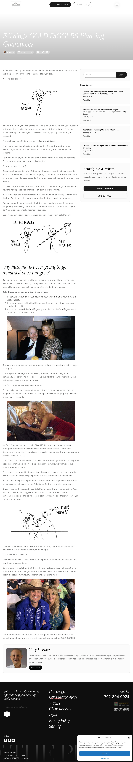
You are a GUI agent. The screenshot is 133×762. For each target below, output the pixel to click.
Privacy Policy (104, 758)
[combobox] (100, 75)
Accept (104, 753)
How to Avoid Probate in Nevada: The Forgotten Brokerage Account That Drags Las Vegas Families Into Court (104, 111)
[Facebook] (9, 740)
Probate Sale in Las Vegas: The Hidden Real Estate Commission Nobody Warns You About (103, 92)
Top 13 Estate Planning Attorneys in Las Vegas (101, 130)
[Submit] (7, 714)
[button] (129, 738)
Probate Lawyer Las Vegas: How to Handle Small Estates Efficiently (105, 147)
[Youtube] (13, 740)
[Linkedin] (5, 740)
